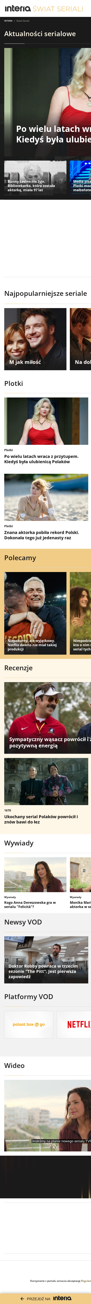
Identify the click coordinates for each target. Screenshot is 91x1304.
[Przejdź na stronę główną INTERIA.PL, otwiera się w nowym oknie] (18, 8)
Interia (8, 20)
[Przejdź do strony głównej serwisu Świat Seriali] (58, 8)
